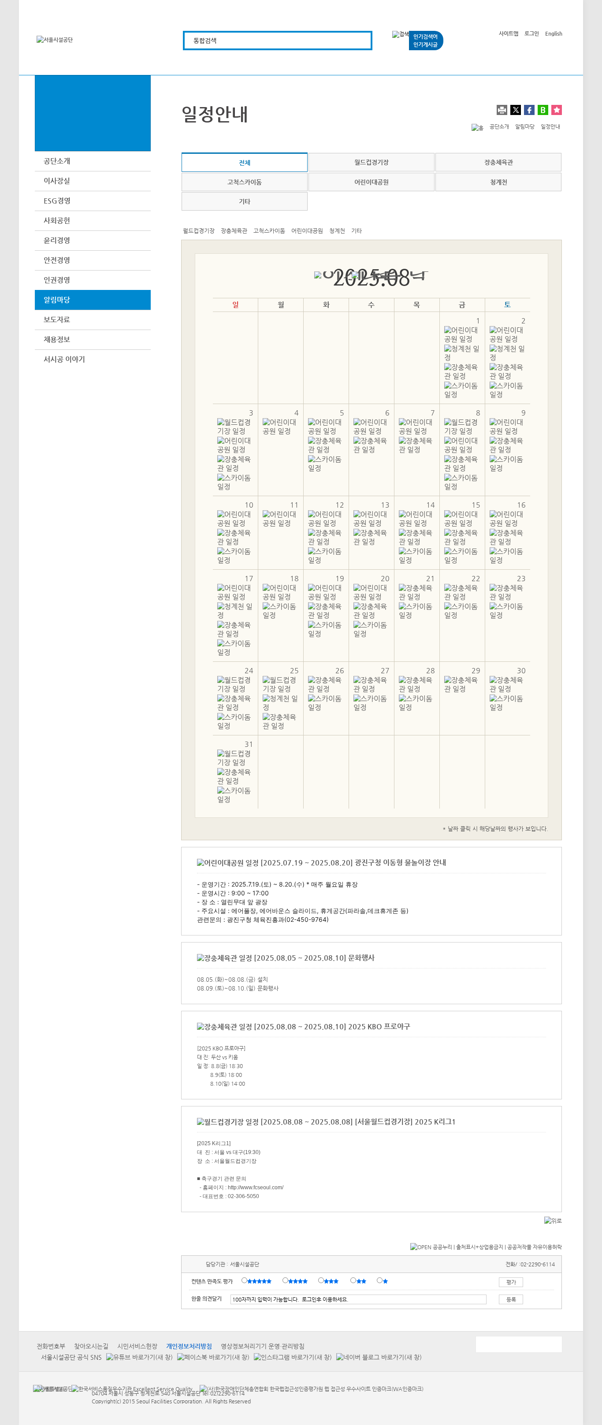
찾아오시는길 (91, 1346)
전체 (244, 162)
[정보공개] (547, 63)
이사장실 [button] (57, 181)
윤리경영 (57, 240)
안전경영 (57, 260)
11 (294, 505)
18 (294, 578)
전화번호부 (51, 1346)
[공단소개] (497, 63)
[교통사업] (397, 63)
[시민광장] (447, 63)
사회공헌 (57, 220)
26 (339, 670)
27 (385, 670)
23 (521, 578)
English (553, 33)
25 (294, 670)
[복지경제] (198, 63)
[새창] (48, 1388)
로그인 (531, 33)
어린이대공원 (371, 182)
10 (249, 505)
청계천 (498, 182)
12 (339, 505)
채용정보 (57, 339)
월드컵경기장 (371, 162)
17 (249, 578)
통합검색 (204, 40)
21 (430, 578)
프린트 (502, 110)
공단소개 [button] (57, 161)
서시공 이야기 (64, 359)
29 (476, 670)
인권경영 (57, 280)
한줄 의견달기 (206, 1298)
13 (385, 505)
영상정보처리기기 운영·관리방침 (263, 1346)
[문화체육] (248, 63)
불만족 (362, 1280)
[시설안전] (347, 63)
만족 (298, 1280)
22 (476, 578)
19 (339, 578)
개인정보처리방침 (189, 1346)
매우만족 (260, 1280)
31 (249, 744)
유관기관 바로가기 (518, 1344)
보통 (333, 1280)
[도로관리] (298, 63)
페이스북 (529, 110)
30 (521, 670)
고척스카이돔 (244, 182)
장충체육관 (498, 162)
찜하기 (556, 110)
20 (385, 578)
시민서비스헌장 (137, 1346)
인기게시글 (425, 44)
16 (521, 505)
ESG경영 (57, 201)
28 (430, 670)
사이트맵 (508, 33)
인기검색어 (425, 36)
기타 (244, 201)
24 (249, 670)
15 (476, 505)
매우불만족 (386, 1280)
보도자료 (57, 319)
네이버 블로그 (543, 110)
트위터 (515, 110)
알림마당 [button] (57, 300)
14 (430, 505)
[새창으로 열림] (137, 1356)
